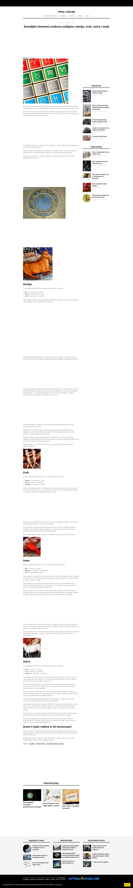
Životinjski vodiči (51, 16)
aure (87, 16)
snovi (80, 16)
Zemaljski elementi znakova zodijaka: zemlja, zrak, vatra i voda (44, 878)
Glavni (60, 22)
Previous (20, 796)
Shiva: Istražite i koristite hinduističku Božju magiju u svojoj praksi (101, 107)
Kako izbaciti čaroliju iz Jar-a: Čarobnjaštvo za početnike (100, 176)
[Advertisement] (51, 42)
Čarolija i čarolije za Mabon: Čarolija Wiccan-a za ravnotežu (41, 847)
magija (63, 16)
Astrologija (67, 22)
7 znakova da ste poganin (100, 862)
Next (82, 796)
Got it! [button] (127, 884)
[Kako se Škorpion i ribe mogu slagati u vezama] (52, 795)
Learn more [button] (58, 884)
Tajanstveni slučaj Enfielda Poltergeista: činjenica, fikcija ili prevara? (70, 847)
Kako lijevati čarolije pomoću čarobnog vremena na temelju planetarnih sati (71, 855)
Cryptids (72, 16)
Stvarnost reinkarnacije (99, 136)
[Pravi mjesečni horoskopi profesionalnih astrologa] (32, 795)
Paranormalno (40, 744)
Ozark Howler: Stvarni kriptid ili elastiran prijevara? (99, 847)
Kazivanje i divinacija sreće (55, 744)
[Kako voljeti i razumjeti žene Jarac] (71, 796)
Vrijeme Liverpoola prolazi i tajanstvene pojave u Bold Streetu (100, 856)
